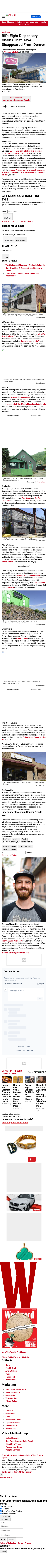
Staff (7, 1417)
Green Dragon (22, 638)
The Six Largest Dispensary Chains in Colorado (25, 265)
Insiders (5, 1509)
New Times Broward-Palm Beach (19, 1441)
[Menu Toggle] (3, 16)
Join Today (5, 1516)
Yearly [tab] (24, 839)
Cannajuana (26, 341)
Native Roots (40, 583)
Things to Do (7, 1506)
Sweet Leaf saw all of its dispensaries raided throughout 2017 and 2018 (22, 152)
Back (3, 1540)
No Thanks (5, 1519)
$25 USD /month (25, 846)
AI (31, 1455)
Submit (11, 1540)
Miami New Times (13, 1444)
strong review (7, 562)
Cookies (16, 1455)
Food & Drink (10, 1368)
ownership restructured (20, 397)
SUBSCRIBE (9, 240)
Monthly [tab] (16, 839)
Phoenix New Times (13, 1447)
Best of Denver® (9, 1514)
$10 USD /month (9, 846)
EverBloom (26, 498)
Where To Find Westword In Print (15, 1357)
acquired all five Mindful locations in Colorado (26, 404)
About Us (9, 1411)
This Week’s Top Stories (12, 1511)
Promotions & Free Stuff (15, 1389)
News (7, 1365)
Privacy (29, 221)
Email (4, 212)
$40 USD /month (9, 849)
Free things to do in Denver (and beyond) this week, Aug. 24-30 (24, 23)
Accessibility (25, 1455)
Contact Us (10, 1414)
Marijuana (6, 32)
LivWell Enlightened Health (28, 575)
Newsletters (10, 1380)
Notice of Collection (10, 221)
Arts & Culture (11, 1371)
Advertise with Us (12, 1392)
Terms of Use (11, 1398)
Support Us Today (9, 855)
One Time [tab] (6, 839)
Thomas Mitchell (11, 52)
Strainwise (40, 482)
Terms (22, 221)
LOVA (36, 341)
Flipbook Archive (12, 1423)
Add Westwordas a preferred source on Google (16, 99)
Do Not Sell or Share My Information (17, 1472)
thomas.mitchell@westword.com (15, 953)
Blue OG (10, 587)
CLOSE (5, 257)
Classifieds (10, 1395)
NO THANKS (21, 240)
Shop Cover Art (11, 1425)
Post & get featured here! (15, 1122)
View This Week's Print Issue (14, 1352)
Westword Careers (13, 1420)
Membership (10, 1428)
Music (7, 1374)
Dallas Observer (12, 1438)
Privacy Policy (11, 1401)
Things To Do (10, 1377)
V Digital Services (12, 1450)
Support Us (36, 16)
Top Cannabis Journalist (12, 941)
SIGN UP (7, 218)
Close (3, 1551)
